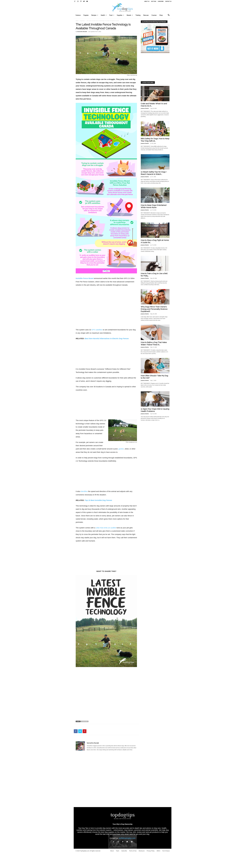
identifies (84, 491)
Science (78, 15)
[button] (168, 15)
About (112, 851)
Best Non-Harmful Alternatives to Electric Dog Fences (107, 338)
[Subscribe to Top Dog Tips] (155, 38)
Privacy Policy (150, 851)
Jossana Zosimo (145, 108)
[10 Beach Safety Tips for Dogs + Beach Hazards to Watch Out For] (155, 162)
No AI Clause (166, 851)
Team (117, 851)
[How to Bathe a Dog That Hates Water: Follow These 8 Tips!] (155, 332)
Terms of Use (132, 851)
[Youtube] (87, 1)
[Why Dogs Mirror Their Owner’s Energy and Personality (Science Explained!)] (155, 296)
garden (121, 449)
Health (103, 15)
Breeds (129, 15)
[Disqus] (106, 780)
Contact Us (168, 1)
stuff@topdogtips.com (127, 838)
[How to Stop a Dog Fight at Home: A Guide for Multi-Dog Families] (155, 230)
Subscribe (161, 1)
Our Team (153, 1)
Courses (154, 15)
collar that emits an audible (106, 528)
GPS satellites (97, 330)
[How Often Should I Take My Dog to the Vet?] (155, 365)
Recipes (93, 15)
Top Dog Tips (83, 828)
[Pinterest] (81, 1)
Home (77, 20)
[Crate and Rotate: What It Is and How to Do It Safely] (155, 93)
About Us (146, 1)
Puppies (86, 15)
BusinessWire (84, 721)
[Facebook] (75, 1)
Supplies (119, 15)
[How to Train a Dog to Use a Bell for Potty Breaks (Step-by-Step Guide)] (155, 263)
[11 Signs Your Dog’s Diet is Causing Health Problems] (155, 399)
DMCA (158, 851)
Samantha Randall (82, 31)
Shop (161, 15)
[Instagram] (78, 1)
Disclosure (142, 851)
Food (110, 15)
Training (138, 15)
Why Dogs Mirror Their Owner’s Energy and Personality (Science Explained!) (154, 309)
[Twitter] (84, 1)
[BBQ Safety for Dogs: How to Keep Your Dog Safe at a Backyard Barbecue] (155, 128)
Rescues (146, 15)
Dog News (82, 20)
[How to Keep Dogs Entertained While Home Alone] (155, 195)
